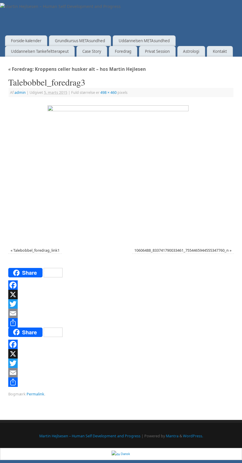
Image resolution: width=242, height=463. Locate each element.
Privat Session (157, 51)
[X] (121, 294)
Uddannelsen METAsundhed (144, 40)
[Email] (121, 313)
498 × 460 (108, 92)
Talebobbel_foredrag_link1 (36, 250)
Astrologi (191, 51)
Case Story (91, 51)
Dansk (125, 454)
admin (20, 92)
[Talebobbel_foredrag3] (121, 173)
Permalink (35, 394)
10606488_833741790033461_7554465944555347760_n (181, 250)
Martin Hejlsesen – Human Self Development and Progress (89, 436)
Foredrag (123, 51)
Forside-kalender (26, 40)
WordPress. (193, 436)
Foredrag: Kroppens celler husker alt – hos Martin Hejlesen (77, 69)
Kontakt (220, 51)
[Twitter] (121, 304)
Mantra (172, 436)
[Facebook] (121, 285)
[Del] (121, 323)
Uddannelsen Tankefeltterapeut (40, 51)
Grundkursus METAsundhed (80, 40)
